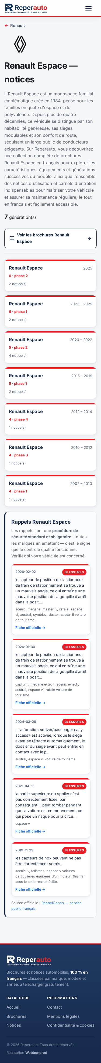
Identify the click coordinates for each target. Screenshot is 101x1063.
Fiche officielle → (30, 627)
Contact (54, 1007)
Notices (13, 1025)
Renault (14, 25)
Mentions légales (63, 1016)
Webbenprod (36, 1052)
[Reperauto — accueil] (26, 8)
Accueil (13, 1007)
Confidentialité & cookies (71, 1025)
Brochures (16, 1016)
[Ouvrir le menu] (90, 8)
